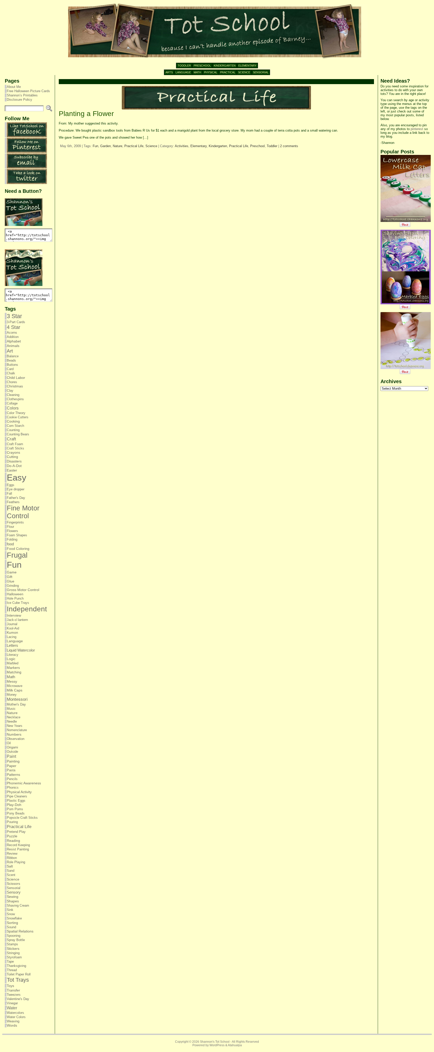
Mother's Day (16, 704)
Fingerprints (15, 522)
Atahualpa (235, 1045)
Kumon (12, 632)
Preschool (257, 146)
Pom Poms (15, 809)
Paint (11, 756)
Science (13, 879)
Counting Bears (18, 434)
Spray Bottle (16, 940)
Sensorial (13, 888)
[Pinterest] (27, 152)
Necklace (13, 717)
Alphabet (14, 341)
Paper (11, 766)
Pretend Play (16, 832)
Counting (13, 430)
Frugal (17, 555)
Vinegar (12, 1003)
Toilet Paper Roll (19, 974)
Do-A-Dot (14, 466)
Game (12, 572)
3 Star (14, 316)
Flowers (12, 531)
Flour (10, 527)
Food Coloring (18, 549)
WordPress (217, 1045)
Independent (27, 609)
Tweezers (14, 995)
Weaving (13, 1021)
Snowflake (14, 918)
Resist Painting (18, 849)
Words (12, 1025)
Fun (14, 564)
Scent (11, 875)
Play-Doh (14, 805)
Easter (12, 470)
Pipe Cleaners (17, 796)
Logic (11, 659)
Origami (12, 747)
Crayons (13, 452)
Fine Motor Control (23, 512)
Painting (13, 761)
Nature (12, 713)
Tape (10, 961)
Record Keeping (18, 845)
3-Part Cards (16, 322)
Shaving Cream (18, 905)
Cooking (13, 421)
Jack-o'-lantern (17, 620)
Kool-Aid (13, 628)
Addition (13, 337)
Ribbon (12, 858)
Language (15, 641)
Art (10, 351)
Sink (10, 910)
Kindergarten (218, 146)
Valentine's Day (18, 999)
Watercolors (15, 1013)
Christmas (15, 386)
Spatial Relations (20, 931)
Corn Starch (15, 426)
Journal (12, 624)
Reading (13, 841)
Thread (12, 970)
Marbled (12, 663)
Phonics (13, 787)
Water (12, 1008)
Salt (10, 866)
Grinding (13, 586)
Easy (16, 477)
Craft (11, 439)
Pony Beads (16, 813)
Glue (10, 581)
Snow (11, 914)
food (10, 544)
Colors (13, 408)
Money (12, 694)
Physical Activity (19, 792)
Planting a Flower (86, 114)
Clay (10, 390)
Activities (181, 146)
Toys (10, 986)
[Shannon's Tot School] (217, 31)
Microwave (14, 686)
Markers (13, 668)
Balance (13, 356)
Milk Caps (14, 690)
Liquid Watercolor (21, 650)
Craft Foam (15, 444)
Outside (12, 751)
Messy (12, 681)
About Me (14, 87)
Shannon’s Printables (22, 95)
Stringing (13, 953)
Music (11, 709)
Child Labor (16, 378)
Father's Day (16, 498)
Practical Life (19, 826)
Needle (12, 721)
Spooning (13, 936)
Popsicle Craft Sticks (22, 818)
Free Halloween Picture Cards (28, 91)
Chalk (11, 373)
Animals (13, 346)
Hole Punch (15, 598)
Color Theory (16, 413)
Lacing (11, 637)
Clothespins (15, 399)
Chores (12, 382)
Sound (11, 927)
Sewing (12, 897)
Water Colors (16, 1017)
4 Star (13, 327)
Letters (12, 646)
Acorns (12, 332)
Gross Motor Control (23, 590)
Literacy (12, 655)
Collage (12, 403)
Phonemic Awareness (24, 783)
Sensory (14, 892)
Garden (105, 146)
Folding (12, 539)
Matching (14, 672)
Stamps (12, 944)
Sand (10, 870)
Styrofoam (14, 957)
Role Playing (16, 862)
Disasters (14, 461)
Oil (9, 743)
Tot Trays (18, 980)
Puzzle (12, 836)
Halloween (15, 594)
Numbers (14, 734)
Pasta (11, 770)
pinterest (417, 129)
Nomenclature (17, 730)
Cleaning (13, 395)
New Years (14, 726)
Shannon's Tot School (215, 1041)
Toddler (272, 146)
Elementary (198, 146)
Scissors (13, 884)
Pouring (12, 822)
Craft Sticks (15, 448)
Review (12, 853)
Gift (9, 577)
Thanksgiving (16, 966)
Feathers (13, 502)
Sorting (12, 923)
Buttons (12, 365)
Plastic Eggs (16, 800)
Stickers (13, 949)
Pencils (12, 779)
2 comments (289, 146)
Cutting (12, 457)
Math (11, 677)
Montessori (17, 699)
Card (10, 369)
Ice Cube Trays (18, 603)
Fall (9, 493)
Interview (14, 615)
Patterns (13, 775)
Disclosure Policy (19, 99)
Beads (11, 360)
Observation (15, 739)
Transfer (13, 990)
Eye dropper (15, 489)
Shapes (13, 901)
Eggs (10, 485)
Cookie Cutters (17, 417)
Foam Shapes (17, 535)
